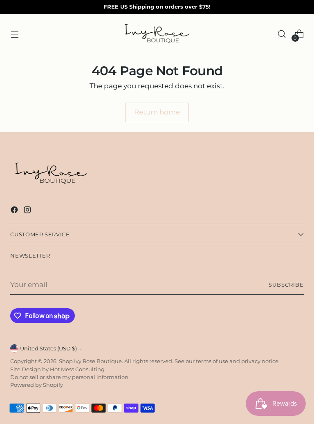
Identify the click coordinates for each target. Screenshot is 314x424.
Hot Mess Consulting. (78, 369)
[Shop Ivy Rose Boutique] (157, 34)
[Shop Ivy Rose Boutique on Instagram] (28, 211)
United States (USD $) (48, 348)
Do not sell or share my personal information (69, 377)
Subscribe (286, 285)
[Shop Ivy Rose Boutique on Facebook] (15, 211)
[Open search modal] (282, 33)
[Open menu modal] (14, 33)
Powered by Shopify (36, 385)
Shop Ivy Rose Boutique (90, 361)
